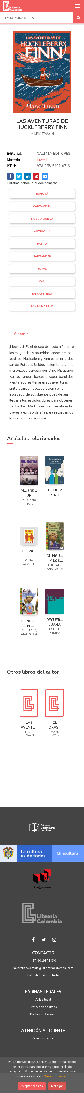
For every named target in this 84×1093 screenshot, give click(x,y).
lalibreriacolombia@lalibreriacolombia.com (43, 968)
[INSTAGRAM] (54, 939)
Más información (55, 1076)
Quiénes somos (43, 1038)
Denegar (57, 1086)
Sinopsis (21, 334)
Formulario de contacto (43, 975)
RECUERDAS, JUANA (54, 622)
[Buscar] (78, 17)
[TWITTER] (43, 939)
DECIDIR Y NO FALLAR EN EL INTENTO (55, 492)
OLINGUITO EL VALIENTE (29, 623)
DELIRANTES (29, 551)
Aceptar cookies (32, 1086)
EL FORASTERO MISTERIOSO (54, 724)
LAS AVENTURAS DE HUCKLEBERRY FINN (29, 724)
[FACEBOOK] (33, 939)
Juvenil (42, 159)
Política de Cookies (43, 1014)
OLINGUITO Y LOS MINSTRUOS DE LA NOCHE (54, 558)
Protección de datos (43, 1007)
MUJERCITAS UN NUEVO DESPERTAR (29, 493)
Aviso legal (43, 1000)
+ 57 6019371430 (43, 961)
